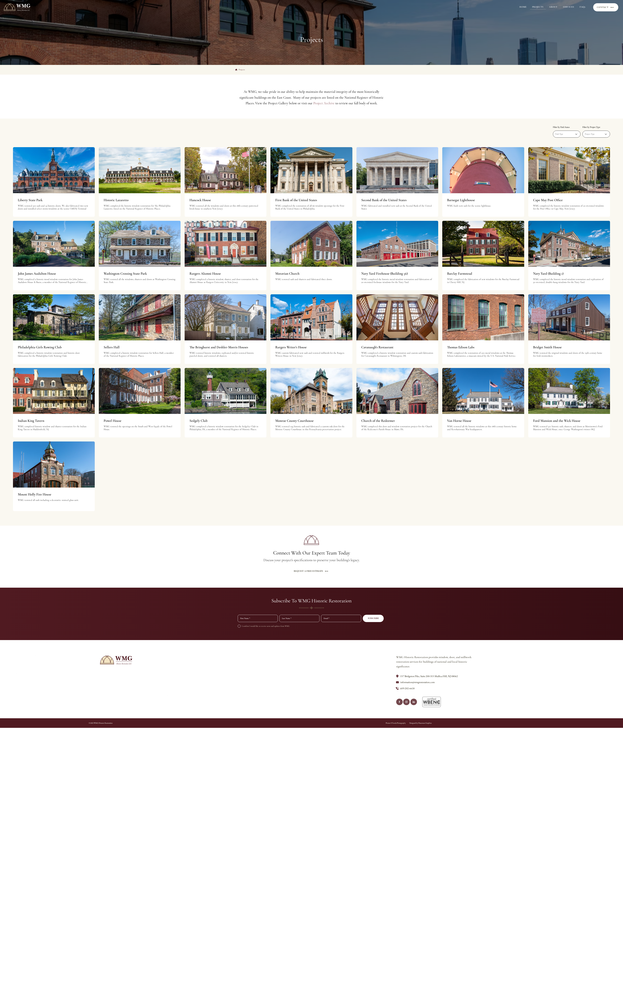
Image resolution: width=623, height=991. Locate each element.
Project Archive (324, 103)
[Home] (399, 702)
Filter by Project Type (591, 127)
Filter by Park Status (561, 127)
